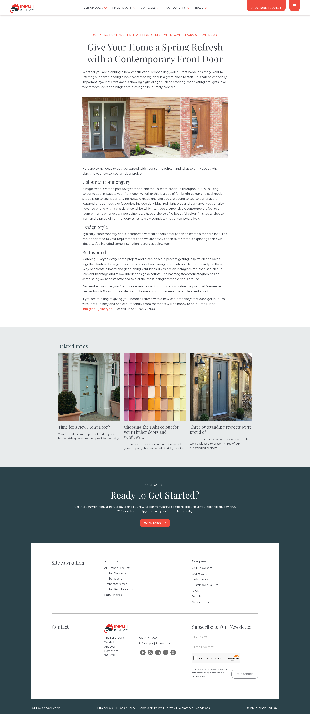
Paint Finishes (113, 594)
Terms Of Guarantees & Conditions (187, 707)
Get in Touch (200, 602)
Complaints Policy (150, 707)
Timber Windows (115, 573)
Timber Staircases (115, 584)
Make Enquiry (155, 523)
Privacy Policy (106, 707)
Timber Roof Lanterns (118, 589)
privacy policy (198, 676)
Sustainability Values (205, 585)
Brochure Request (266, 7)
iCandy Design (51, 707)
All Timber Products (117, 568)
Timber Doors (113, 578)
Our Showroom (202, 568)
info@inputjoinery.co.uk (99, 309)
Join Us (196, 596)
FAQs (195, 590)
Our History (199, 573)
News (104, 34)
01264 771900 (148, 637)
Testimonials (200, 579)
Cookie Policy (126, 707)
